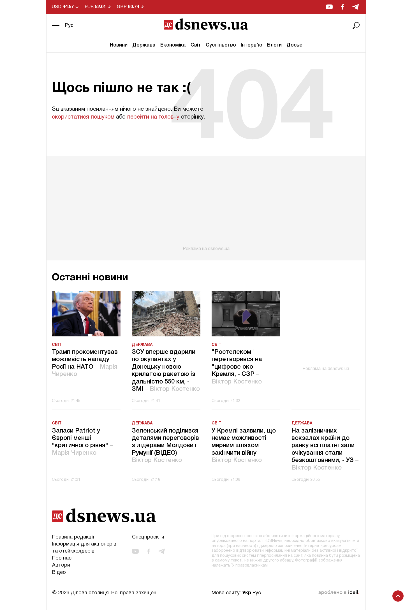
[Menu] (55, 25)
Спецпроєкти (148, 537)
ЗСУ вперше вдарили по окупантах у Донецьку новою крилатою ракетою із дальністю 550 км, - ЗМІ (166, 370)
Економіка (173, 45)
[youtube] (329, 7)
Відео (59, 572)
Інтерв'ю (251, 45)
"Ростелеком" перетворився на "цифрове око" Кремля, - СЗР (237, 367)
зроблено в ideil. (339, 592)
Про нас (61, 558)
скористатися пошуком (83, 117)
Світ (196, 45)
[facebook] (342, 7)
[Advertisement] (206, 204)
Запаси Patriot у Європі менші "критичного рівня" (82, 442)
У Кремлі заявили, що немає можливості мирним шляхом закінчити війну (244, 445)
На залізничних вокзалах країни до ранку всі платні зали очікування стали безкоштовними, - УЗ (324, 449)
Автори (61, 565)
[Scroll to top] (398, 596)
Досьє (294, 45)
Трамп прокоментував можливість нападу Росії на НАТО (85, 363)
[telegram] (355, 7)
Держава (144, 45)
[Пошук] (356, 25)
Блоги (274, 45)
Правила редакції (73, 537)
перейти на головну (153, 117)
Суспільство (221, 45)
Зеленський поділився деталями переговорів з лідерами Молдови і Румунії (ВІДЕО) (165, 445)
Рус (69, 25)
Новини (119, 45)
